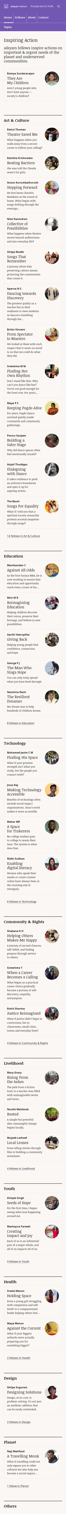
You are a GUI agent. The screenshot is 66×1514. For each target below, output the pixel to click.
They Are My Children (18, 80)
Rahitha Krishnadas (20, 158)
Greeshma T (14, 967)
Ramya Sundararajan (20, 73)
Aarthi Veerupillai (18, 634)
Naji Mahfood (16, 1451)
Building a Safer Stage (16, 442)
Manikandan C (16, 565)
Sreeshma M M (16, 366)
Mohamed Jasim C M (20, 752)
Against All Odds (21, 570)
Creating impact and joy (19, 1233)
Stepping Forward (22, 187)
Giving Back (17, 639)
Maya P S (12, 403)
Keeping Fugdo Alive (24, 407)
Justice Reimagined (24, 1013)
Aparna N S (14, 288)
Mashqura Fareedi (18, 1226)
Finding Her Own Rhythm (18, 373)
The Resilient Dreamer (18, 699)
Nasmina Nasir (16, 692)
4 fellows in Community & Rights (27, 1043)
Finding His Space (22, 757)
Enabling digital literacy (19, 865)
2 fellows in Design (19, 1422)
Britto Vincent (16, 329)
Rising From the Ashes (17, 1079)
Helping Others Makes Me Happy (22, 938)
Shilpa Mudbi (15, 252)
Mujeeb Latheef (17, 1138)
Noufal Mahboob (18, 1109)
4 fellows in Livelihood (21, 1168)
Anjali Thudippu (17, 464)
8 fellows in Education (20, 723)
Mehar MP (13, 822)
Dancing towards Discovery (21, 295)
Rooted (12, 1114)
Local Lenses (17, 1142)
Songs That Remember (16, 259)
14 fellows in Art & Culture (23, 536)
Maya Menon (15, 1323)
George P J (13, 663)
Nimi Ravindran (17, 219)
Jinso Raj (12, 785)
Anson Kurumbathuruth (22, 182)
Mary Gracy (14, 1072)
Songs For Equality (22, 506)
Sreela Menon (16, 1291)
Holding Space (19, 1295)
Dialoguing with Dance (17, 471)
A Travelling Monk (23, 1456)
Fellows (20, 17)
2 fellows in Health (18, 1358)
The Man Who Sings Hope (19, 670)
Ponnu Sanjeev (16, 435)
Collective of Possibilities (17, 226)
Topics (8, 27)
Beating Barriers (21, 162)
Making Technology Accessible (24, 792)
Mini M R (12, 597)
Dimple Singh (15, 1198)
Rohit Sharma (16, 1008)
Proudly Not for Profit (42, 6)
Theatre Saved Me (22, 134)
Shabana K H (15, 931)
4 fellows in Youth (18, 1261)
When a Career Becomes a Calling (22, 974)
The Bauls (13, 501)
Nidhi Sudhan (16, 858)
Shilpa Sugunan (17, 1387)
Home (8, 17)
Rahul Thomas (16, 129)
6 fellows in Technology (21, 901)
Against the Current (24, 1328)
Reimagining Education (18, 604)
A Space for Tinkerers (18, 828)
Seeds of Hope (19, 1202)
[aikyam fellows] (15, 6)
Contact (43, 17)
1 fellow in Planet (18, 1486)
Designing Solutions (24, 1392)
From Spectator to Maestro (20, 336)
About (32, 17)
